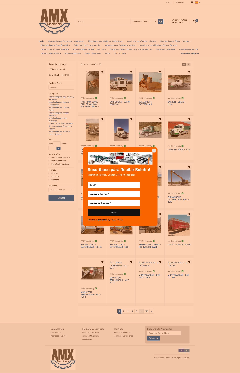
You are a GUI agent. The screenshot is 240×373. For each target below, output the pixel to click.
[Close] (154, 151)
